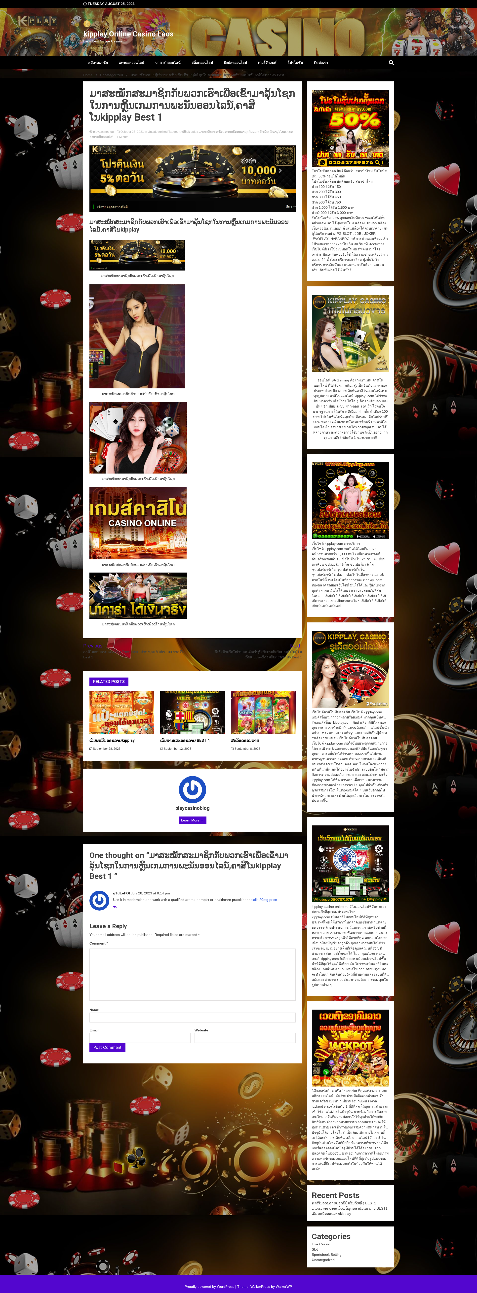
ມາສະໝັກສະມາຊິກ (211, 132)
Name (94, 1010)
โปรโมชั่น (295, 63)
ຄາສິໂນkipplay (188, 132)
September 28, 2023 (106, 748)
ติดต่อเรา (321, 63)
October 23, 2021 (132, 132)
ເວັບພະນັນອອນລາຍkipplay (112, 740)
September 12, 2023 (177, 748)
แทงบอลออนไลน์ (131, 63)
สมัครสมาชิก (98, 63)
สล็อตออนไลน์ (202, 63)
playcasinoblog (103, 132)
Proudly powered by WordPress (210, 1287)
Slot (315, 1249)
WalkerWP (283, 1287)
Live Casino (321, 1244)
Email (94, 1030)
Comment (98, 943)
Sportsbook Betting (327, 1255)
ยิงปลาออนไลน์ (235, 63)
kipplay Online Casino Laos (128, 34)
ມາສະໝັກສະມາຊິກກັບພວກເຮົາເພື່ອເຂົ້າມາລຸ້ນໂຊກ (255, 132)
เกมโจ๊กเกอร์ (267, 63)
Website (201, 1030)
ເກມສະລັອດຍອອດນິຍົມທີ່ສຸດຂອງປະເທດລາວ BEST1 (350, 1208)
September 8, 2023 (247, 748)
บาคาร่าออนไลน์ (168, 63)
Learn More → (192, 820)
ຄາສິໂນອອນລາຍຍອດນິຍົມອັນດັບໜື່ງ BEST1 (344, 1203)
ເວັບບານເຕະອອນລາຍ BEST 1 (185, 740)
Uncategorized (158, 132)
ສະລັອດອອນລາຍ (245, 740)
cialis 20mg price (264, 900)
